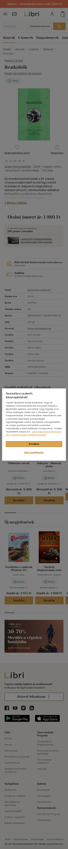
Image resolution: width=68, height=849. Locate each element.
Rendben (34, 444)
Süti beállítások (34, 452)
